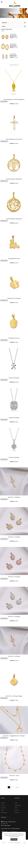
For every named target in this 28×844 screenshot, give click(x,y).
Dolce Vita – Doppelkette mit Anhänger (14, 735)
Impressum (3, 807)
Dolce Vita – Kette (14, 775)
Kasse (16, 807)
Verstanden (13, 839)
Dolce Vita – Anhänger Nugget (14, 696)
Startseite (4, 14)
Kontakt (16, 810)
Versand (3, 805)
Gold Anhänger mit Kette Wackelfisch (14, 99)
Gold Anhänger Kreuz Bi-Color (14, 139)
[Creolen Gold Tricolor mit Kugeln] (5, 57)
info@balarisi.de (4, 823)
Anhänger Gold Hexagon (14, 298)
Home (16, 802)
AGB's (2, 810)
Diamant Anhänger (14, 378)
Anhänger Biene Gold (14, 258)
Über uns (3, 802)
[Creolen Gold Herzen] (5, 37)
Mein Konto (17, 812)
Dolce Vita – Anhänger (14, 497)
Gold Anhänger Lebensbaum (14, 179)
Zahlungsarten (18, 805)
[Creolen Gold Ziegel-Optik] (5, 47)
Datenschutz (4, 812)
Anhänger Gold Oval (14, 338)
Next (17, 787)
